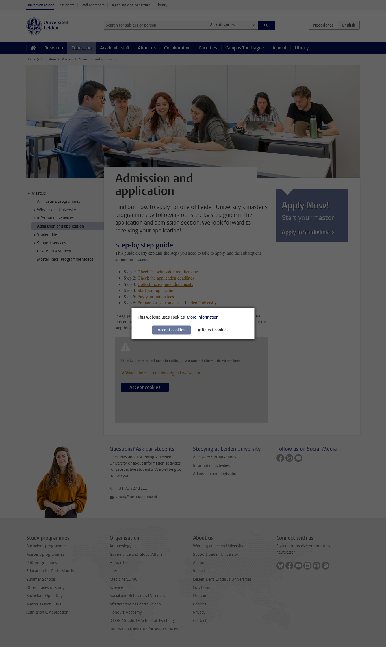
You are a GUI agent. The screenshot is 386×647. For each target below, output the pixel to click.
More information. (203, 317)
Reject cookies (215, 329)
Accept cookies (171, 329)
